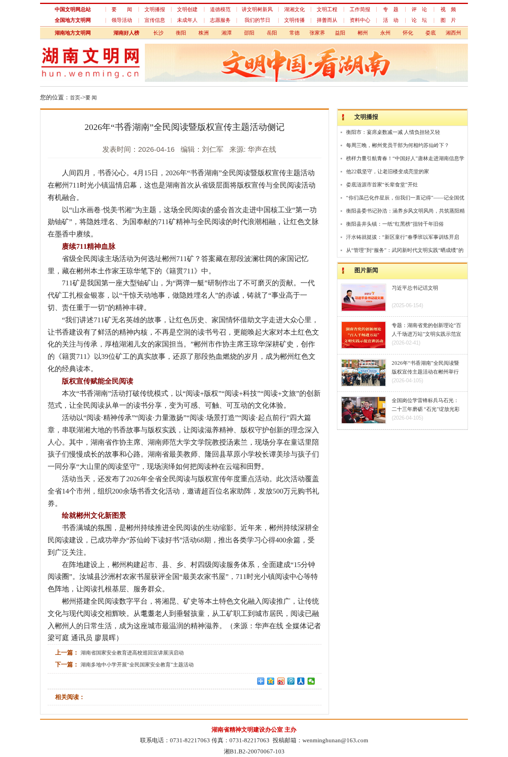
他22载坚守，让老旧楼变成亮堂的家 (387, 171)
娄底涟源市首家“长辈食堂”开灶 (382, 185)
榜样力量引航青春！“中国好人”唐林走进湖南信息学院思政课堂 (405, 160)
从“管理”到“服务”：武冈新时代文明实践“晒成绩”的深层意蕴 (405, 252)
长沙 (158, 33)
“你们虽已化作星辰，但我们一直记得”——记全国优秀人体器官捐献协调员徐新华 (405, 199)
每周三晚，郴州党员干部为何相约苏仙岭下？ (397, 145)
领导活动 (122, 20)
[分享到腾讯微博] (291, 681)
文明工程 (327, 9)
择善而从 (327, 20)
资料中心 (360, 20)
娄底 (430, 33)
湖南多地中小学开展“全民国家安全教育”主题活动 (137, 665)
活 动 (390, 20)
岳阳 (272, 33)
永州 (385, 33)
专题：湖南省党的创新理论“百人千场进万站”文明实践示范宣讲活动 (426, 334)
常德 (294, 33)
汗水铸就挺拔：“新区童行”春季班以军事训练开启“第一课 (402, 239)
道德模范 (220, 9)
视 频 (448, 9)
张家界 (317, 33)
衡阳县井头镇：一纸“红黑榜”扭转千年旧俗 (395, 224)
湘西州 (453, 33)
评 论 (419, 9)
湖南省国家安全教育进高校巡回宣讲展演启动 (132, 653)
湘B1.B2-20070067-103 (254, 751)
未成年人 (187, 20)
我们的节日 (257, 20)
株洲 (203, 33)
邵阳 (249, 33)
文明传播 (294, 20)
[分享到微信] (311, 681)
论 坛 (419, 20)
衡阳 (181, 33)
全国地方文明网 (73, 20)
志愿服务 (220, 20)
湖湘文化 (294, 9)
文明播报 (154, 9)
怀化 (408, 33)
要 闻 (122, 9)
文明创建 (187, 9)
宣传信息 (154, 20)
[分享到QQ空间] (271, 681)
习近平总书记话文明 (415, 288)
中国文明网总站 (73, 9)
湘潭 (226, 33)
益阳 (340, 33)
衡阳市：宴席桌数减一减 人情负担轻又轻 (393, 132)
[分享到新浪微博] (281, 681)
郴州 (363, 33)
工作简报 (360, 9)
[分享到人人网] (301, 681)
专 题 (390, 9)
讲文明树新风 (257, 9)
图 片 (448, 20)
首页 (75, 98)
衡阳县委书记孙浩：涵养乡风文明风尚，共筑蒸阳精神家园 (405, 212)
